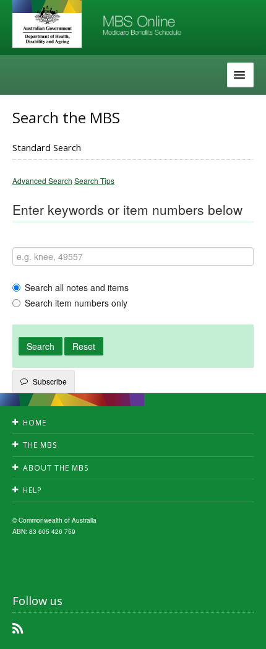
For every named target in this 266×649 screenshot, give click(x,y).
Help (32, 490)
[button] (241, 630)
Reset (83, 346)
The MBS (40, 445)
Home (34, 422)
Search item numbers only (76, 303)
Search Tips (94, 180)
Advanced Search (42, 180)
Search (40, 346)
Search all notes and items (77, 287)
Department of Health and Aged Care (47, 25)
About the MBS (56, 468)
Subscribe (50, 381)
